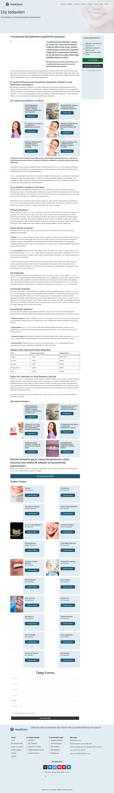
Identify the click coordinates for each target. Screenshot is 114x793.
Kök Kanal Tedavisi (31, 653)
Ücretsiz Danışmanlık (45, 476)
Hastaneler (76, 4)
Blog (101, 4)
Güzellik (69, 4)
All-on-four (73, 275)
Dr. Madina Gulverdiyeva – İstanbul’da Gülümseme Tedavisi (33, 125)
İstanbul (12, 176)
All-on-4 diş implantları (33, 525)
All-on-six (17, 277)
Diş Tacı (28, 488)
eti (20, 214)
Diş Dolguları (65, 653)
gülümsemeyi (41, 318)
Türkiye (19, 94)
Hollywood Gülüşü (67, 525)
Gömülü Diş (65, 598)
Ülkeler (96, 4)
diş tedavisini (19, 379)
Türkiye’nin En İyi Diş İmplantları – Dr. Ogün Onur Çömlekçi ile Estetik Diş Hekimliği (32, 427)
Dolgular (20, 237)
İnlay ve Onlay (30, 598)
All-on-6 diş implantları (69, 506)
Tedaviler (63, 4)
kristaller (56, 343)
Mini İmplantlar (30, 580)
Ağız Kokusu (29, 616)
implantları (39, 194)
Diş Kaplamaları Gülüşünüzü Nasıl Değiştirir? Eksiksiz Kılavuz (67, 445)
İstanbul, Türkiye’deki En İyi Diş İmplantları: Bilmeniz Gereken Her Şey (69, 126)
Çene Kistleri (65, 580)
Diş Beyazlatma (30, 543)
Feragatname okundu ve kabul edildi (25, 713)
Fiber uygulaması (67, 635)
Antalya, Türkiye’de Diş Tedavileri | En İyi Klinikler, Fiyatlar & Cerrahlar (69, 144)
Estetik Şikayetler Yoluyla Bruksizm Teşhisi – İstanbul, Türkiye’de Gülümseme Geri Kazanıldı (33, 108)
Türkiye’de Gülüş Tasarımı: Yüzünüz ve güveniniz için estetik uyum (32, 445)
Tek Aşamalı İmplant (32, 506)
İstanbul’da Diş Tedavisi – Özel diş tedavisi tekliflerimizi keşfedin (69, 106)
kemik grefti (66, 284)
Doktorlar (90, 4)
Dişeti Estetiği (30, 635)
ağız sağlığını (31, 212)
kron (68, 282)
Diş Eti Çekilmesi (67, 616)
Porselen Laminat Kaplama (31, 562)
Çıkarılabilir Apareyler (68, 543)
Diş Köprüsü (65, 488)
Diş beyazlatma (27, 327)
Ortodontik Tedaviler (68, 561)
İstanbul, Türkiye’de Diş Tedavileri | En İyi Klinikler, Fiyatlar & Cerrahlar (33, 144)
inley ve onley (30, 253)
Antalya (57, 167)
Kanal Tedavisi (16, 261)
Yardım (13, 737)
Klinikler (83, 4)
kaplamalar (58, 318)
